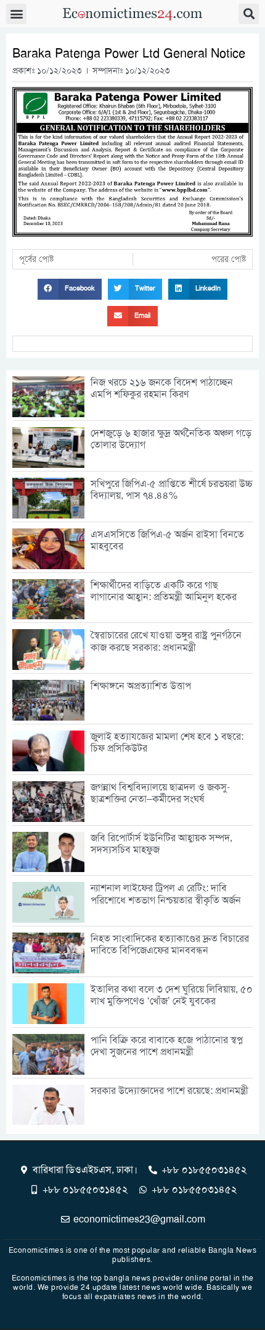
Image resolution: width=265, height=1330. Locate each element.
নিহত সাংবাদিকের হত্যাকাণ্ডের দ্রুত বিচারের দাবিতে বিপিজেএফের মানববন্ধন (170, 944)
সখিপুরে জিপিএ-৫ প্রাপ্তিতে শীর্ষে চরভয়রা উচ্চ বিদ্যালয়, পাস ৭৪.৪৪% (172, 489)
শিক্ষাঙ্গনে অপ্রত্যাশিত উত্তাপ (141, 685)
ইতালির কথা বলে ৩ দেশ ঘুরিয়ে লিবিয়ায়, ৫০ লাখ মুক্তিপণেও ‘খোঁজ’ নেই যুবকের (172, 995)
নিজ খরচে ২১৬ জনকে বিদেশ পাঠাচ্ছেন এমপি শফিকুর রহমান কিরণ (162, 388)
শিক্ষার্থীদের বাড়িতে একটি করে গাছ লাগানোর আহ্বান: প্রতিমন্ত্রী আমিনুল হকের (164, 590)
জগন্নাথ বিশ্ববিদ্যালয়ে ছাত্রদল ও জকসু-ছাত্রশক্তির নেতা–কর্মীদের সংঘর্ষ (160, 793)
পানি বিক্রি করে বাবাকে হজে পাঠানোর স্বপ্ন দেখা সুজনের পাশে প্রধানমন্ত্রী (167, 1045)
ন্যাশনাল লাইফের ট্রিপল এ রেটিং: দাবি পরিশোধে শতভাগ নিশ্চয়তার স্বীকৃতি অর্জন (166, 893)
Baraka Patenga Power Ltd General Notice (128, 53)
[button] (16, 14)
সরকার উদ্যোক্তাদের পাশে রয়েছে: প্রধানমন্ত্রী (169, 1090)
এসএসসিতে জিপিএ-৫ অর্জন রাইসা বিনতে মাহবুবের (167, 540)
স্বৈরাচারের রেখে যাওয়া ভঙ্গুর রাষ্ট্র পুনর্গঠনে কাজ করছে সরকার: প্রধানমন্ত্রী (166, 641)
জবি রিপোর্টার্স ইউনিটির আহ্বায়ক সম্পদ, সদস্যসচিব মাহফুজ (161, 843)
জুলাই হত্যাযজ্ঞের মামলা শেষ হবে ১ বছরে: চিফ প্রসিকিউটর (167, 742)
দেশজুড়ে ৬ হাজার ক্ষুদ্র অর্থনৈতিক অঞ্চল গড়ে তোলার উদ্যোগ (171, 438)
